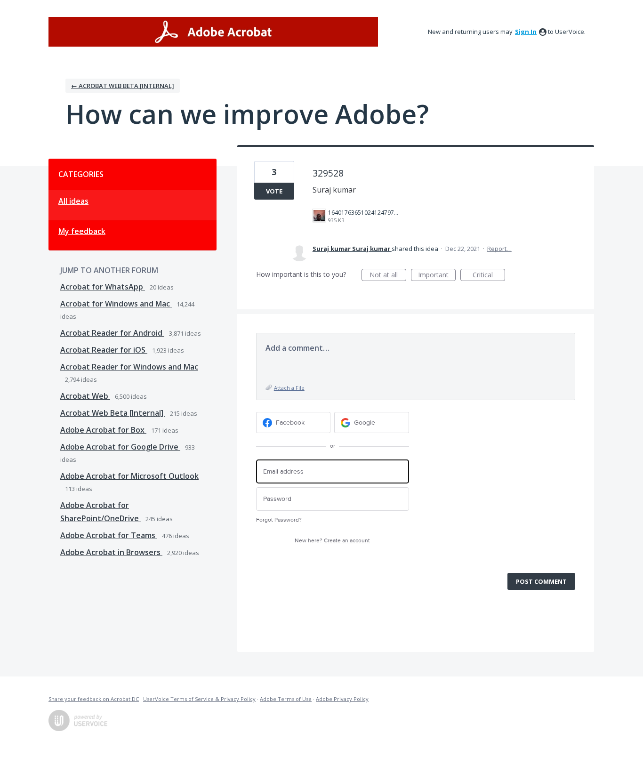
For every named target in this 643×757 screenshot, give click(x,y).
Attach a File (289, 387)
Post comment (541, 581)
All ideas (73, 201)
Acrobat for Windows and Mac (116, 303)
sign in (526, 31)
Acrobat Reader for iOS (103, 350)
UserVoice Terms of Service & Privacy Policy (199, 698)
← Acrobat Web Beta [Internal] (122, 85)
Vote (274, 191)
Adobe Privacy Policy (342, 698)
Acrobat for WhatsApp (102, 287)
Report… (499, 248)
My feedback (81, 231)
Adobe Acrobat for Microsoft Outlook (129, 476)
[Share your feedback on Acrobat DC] (213, 32)
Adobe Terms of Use (286, 698)
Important (437, 275)
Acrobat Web (85, 396)
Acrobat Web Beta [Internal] (112, 413)
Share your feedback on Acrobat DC (93, 698)
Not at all (388, 275)
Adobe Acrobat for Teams (108, 535)
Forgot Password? (279, 519)
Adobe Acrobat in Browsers (111, 552)
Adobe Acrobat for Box (103, 430)
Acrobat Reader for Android (112, 333)
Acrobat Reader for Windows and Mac (129, 367)
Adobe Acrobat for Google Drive (120, 447)
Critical (489, 275)
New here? (332, 540)
